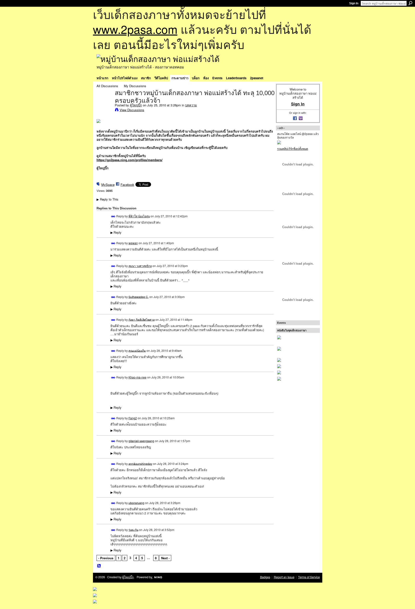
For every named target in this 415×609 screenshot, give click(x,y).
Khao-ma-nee (137, 377)
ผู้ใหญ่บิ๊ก (136, 105)
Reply (115, 232)
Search (410, 3)
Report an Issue (284, 577)
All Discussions (107, 86)
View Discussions (132, 110)
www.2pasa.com (135, 29)
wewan (133, 243)
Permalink (113, 216)
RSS (99, 566)
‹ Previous (105, 558)
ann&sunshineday (140, 463)
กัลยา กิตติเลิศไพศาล (141, 319)
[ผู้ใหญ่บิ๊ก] (104, 103)
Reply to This (107, 199)
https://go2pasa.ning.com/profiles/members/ (130, 160)
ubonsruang (136, 502)
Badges (265, 577)
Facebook (127, 184)
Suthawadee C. (138, 296)
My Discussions (135, 86)
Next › (165, 558)
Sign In (353, 3)
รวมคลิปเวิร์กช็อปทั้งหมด (292, 148)
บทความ (191, 105)
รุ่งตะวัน (133, 529)
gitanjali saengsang (141, 440)
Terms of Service (309, 577)
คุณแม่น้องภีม (137, 350)
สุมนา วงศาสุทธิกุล (140, 266)
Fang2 (132, 418)
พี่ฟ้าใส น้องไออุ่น (139, 216)
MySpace (108, 184)
